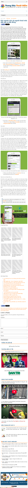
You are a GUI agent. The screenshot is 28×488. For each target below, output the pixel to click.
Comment (2, 317)
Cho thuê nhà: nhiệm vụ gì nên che (10, 294)
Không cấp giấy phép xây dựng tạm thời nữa (12, 297)
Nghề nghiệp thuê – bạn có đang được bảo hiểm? (13, 281)
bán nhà (9, 60)
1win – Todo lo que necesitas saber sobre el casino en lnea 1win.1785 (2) (14, 446)
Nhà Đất (4, 200)
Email (2, 332)
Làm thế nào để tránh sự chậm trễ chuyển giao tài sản (14, 282)
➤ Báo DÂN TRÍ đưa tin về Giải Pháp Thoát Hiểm (14, 370)
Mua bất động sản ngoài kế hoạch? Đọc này (12, 296)
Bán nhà (2, 308)
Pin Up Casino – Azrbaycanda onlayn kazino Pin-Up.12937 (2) (14, 453)
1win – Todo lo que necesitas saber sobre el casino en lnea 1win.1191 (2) (14, 462)
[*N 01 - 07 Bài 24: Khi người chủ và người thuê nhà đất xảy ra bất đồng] (14, 50)
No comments (13, 18)
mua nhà (24, 309)
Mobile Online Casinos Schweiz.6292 (10, 450)
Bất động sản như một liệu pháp (9, 286)
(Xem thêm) (14, 351)
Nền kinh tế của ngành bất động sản (10, 288)
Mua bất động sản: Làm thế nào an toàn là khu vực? (13, 285)
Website (2, 335)
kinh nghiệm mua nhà (11, 309)
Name (2, 328)
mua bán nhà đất (15, 65)
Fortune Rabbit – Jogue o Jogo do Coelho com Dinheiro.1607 (12, 459)
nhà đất (17, 174)
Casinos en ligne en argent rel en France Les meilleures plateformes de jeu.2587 (14, 467)
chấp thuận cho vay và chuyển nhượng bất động (13, 293)
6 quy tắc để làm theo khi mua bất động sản (12, 283)
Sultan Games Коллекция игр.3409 (9, 464)
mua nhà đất (3, 310)
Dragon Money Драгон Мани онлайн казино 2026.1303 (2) (14, 443)
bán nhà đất (6, 308)
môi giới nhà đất (6, 123)
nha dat (19, 172)
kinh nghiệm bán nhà (18, 308)
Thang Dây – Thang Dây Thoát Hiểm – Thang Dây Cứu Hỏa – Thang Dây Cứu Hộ (15, 483)
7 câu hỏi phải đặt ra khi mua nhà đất (10, 292)
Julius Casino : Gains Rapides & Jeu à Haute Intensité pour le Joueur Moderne (14, 456)
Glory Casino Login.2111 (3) (8, 448)
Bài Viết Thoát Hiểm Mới (10, 441)
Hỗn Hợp (8, 18)
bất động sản (6, 69)
